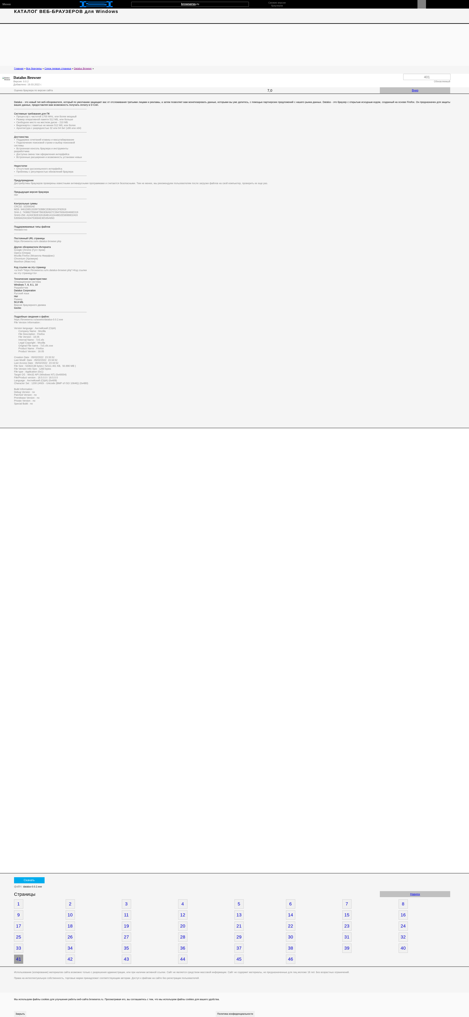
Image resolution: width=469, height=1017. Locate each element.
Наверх (415, 894)
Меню (6, 4)
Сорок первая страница (57, 68)
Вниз (415, 90)
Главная (18, 68)
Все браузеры (34, 68)
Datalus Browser (83, 68)
